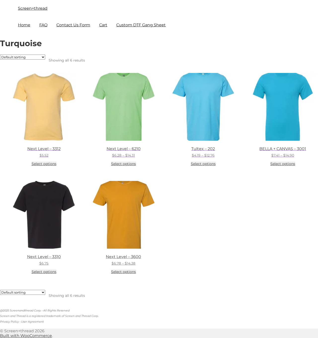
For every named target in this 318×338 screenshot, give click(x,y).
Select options (44, 164)
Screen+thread (32, 8)
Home (24, 25)
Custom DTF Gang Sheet (141, 25)
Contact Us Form (73, 25)
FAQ (43, 25)
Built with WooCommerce (26, 335)
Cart (103, 25)
